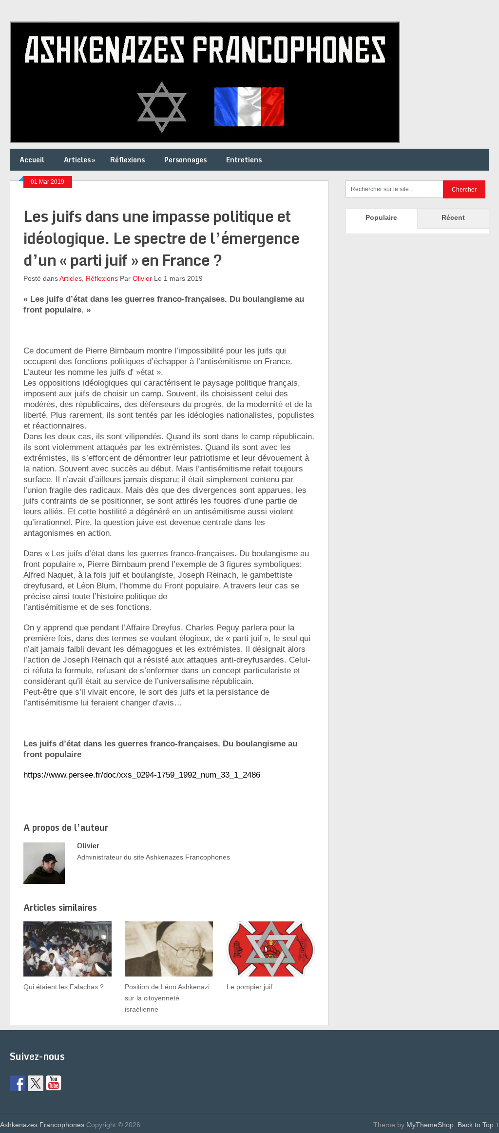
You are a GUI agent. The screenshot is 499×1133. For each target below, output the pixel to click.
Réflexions (127, 159)
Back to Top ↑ (478, 1125)
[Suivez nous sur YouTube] (53, 1083)
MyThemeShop (430, 1125)
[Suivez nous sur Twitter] (35, 1083)
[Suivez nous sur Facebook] (17, 1083)
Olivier (142, 278)
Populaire (381, 217)
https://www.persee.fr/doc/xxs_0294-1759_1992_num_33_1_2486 (141, 775)
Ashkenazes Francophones (42, 1125)
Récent (453, 217)
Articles (79, 159)
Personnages (185, 159)
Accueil (31, 159)
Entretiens (244, 159)
